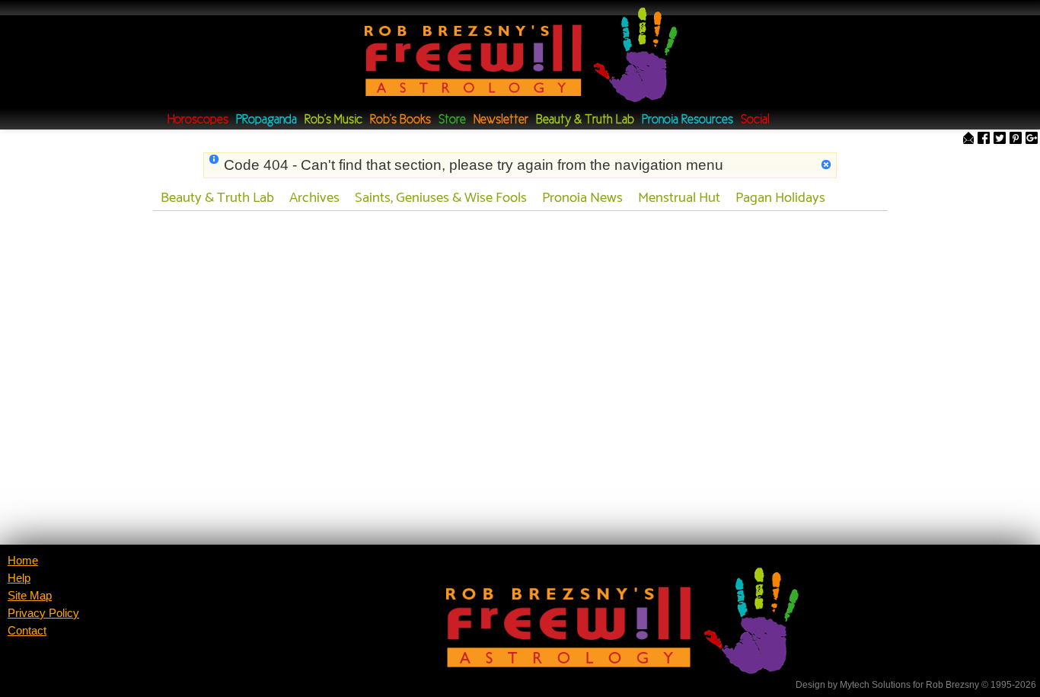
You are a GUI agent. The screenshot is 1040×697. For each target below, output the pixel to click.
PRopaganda (266, 120)
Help (19, 578)
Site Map (30, 596)
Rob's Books (400, 120)
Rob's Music (333, 120)
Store (452, 120)
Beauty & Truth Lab (585, 120)
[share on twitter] (1000, 139)
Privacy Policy (43, 613)
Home (23, 561)
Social (755, 120)
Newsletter (501, 120)
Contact (27, 631)
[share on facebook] (984, 139)
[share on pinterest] (1016, 139)
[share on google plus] (1032, 139)
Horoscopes (197, 120)
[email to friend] (968, 139)
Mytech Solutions (875, 684)
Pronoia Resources (687, 120)
